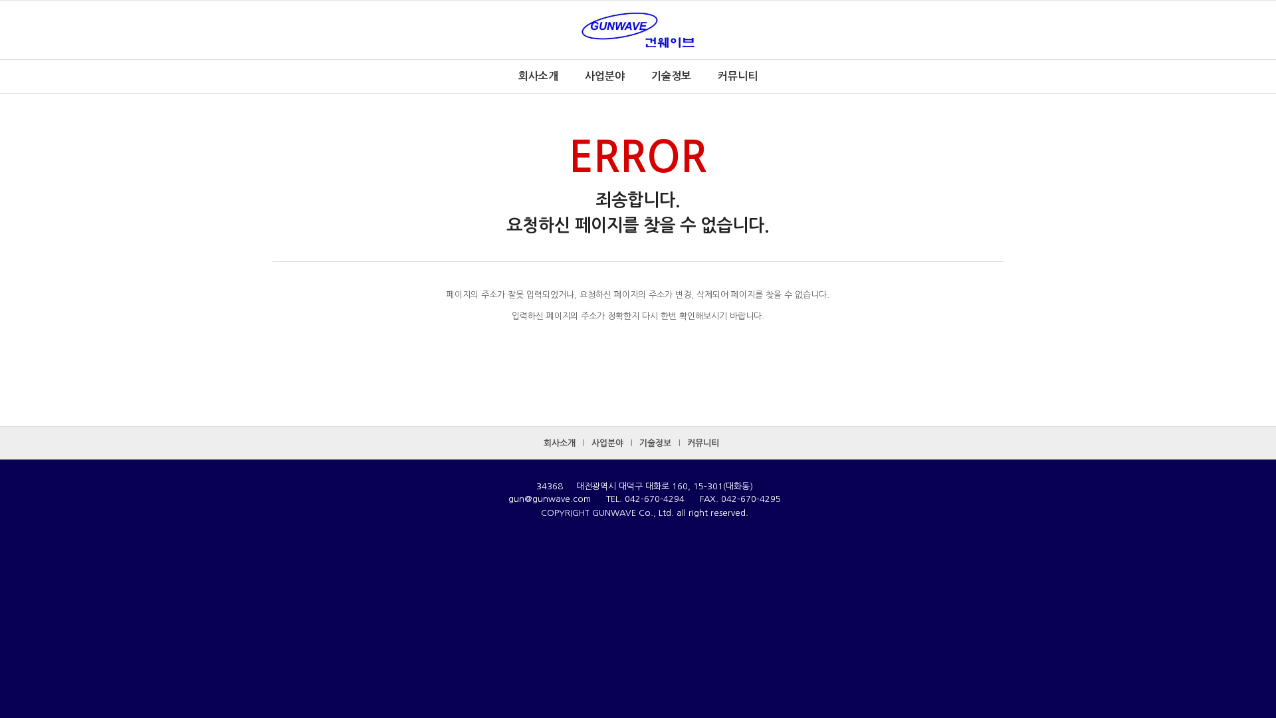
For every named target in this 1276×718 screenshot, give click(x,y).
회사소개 (560, 443)
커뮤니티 (703, 443)
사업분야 (607, 443)
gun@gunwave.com (549, 499)
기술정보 (655, 443)
